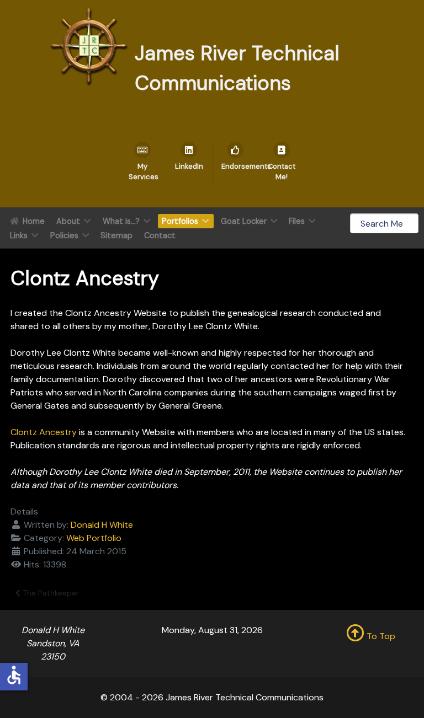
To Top (379, 636)
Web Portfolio (93, 538)
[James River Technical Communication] (89, 46)
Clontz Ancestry (43, 432)
